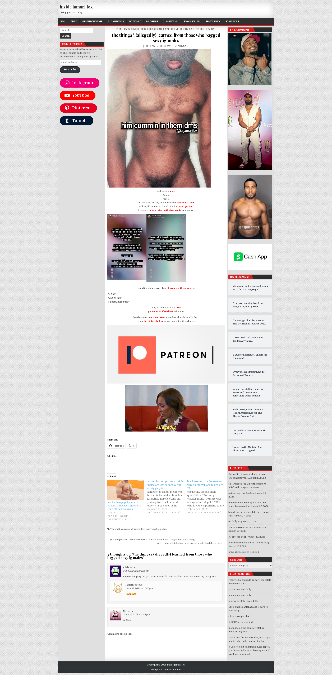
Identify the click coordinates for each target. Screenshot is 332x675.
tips (165, 529)
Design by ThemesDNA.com (166, 669)
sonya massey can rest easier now (247, 527)
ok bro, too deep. (237, 536)
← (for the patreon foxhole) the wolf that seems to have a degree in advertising (151, 539)
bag (121, 529)
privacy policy (213, 21)
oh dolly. (233, 521)
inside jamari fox (76, 6)
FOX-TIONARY (135, 21)
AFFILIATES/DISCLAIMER (92, 21)
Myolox (232, 637)
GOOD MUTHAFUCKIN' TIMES (182, 28)
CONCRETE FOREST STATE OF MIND (154, 28)
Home (63, 21)
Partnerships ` (153, 21)
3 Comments (182, 46)
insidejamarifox (136, 529)
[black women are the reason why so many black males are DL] (207, 497)
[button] (127, 247)
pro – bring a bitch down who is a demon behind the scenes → (191, 543)
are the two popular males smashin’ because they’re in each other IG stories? (124, 505)
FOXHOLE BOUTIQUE (192, 21)
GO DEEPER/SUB (232, 21)
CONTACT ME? (172, 21)
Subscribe (70, 69)
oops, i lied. (234, 552)
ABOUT (74, 21)
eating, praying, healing (241, 493)
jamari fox (150, 46)
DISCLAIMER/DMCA (116, 21)
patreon (157, 529)
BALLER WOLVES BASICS (129, 28)
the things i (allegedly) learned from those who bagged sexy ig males (166, 37)
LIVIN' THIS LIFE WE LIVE (205, 28)
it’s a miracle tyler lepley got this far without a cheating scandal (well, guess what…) (249, 650)
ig (125, 529)
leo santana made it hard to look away (249, 542)
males (149, 529)
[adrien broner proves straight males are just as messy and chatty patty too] (167, 497)
